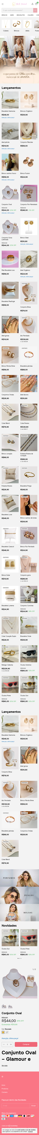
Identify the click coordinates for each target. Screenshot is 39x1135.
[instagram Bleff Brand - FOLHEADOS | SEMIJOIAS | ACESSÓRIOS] (2, 1077)
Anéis (12, 15)
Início (3, 1085)
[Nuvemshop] (10, 1126)
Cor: (6, 1029)
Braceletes (21, 15)
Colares (30, 15)
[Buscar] (35, 10)
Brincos (4, 15)
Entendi (30, 1131)
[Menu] (3, 4)
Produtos (5, 1089)
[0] (36, 4)
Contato (4, 1092)
